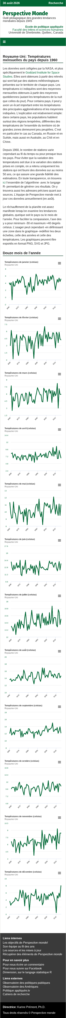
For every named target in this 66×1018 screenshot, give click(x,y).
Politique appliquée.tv (16, 990)
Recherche (56, 3)
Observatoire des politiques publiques (26, 982)
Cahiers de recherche (16, 994)
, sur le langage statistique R (27, 972)
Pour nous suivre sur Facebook (22, 968)
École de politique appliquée (44, 26)
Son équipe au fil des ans (18, 946)
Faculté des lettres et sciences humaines (37, 29)
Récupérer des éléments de (32, 954)
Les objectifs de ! (25, 942)
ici (4, 182)
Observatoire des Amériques (20, 986)
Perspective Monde (25, 13)
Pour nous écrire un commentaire (23, 964)
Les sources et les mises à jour (22, 950)
